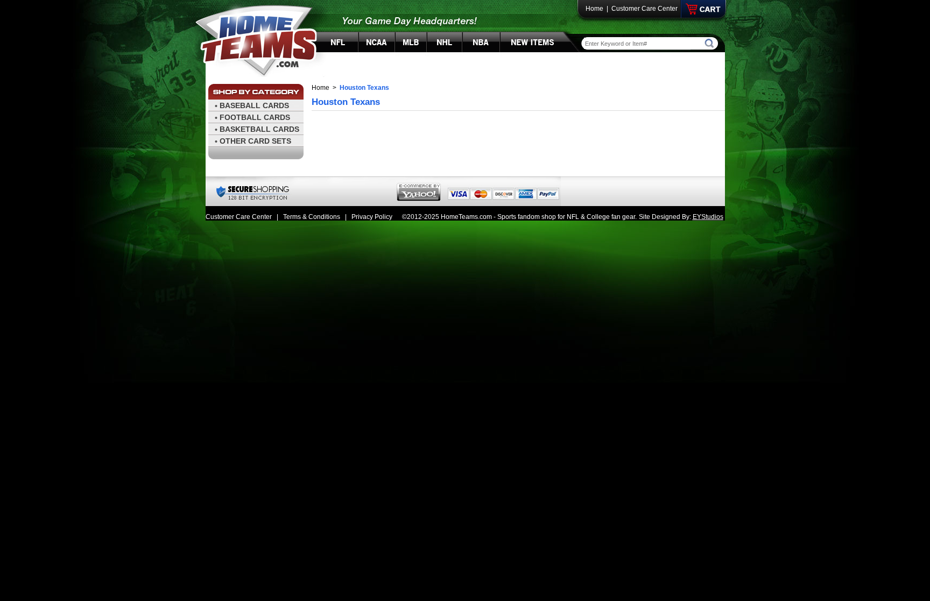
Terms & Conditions (311, 217)
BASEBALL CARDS (254, 105)
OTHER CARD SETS (255, 141)
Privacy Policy (371, 217)
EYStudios (708, 217)
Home (594, 8)
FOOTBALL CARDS (255, 117)
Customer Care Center (644, 8)
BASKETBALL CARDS (259, 129)
